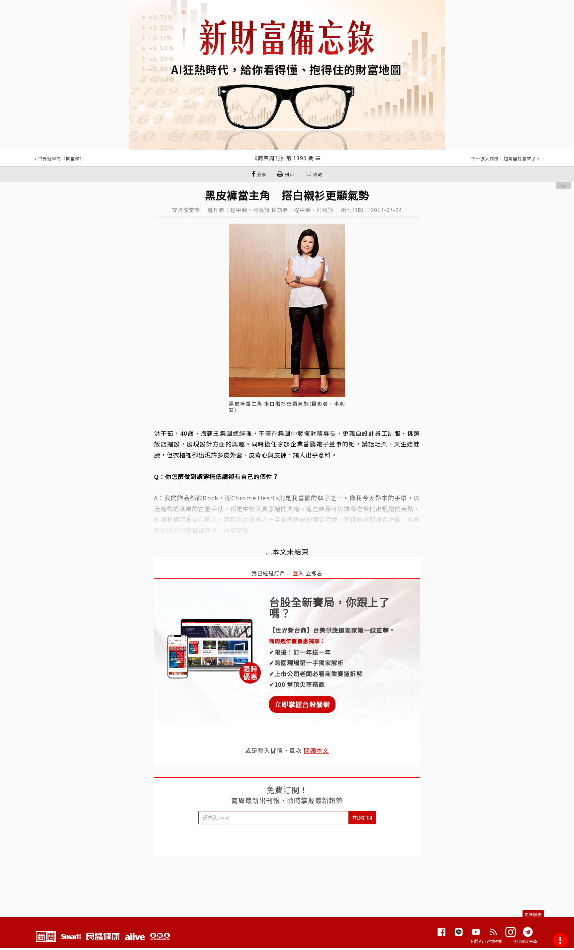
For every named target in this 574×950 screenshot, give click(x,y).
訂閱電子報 (526, 941)
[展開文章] (318, 158)
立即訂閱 (362, 817)
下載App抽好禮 (485, 941)
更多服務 (533, 914)
